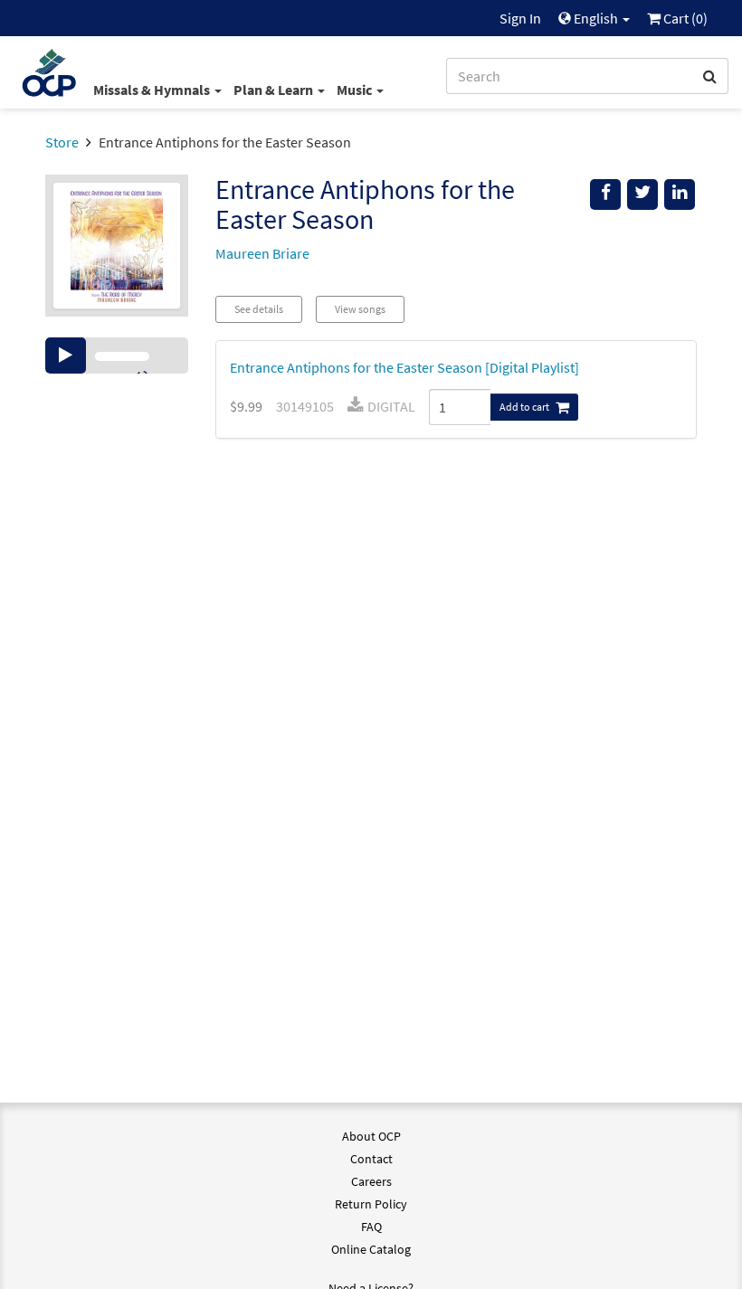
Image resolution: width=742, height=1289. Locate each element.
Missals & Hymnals (153, 90)
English (596, 18)
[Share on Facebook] (605, 194)
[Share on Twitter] (642, 194)
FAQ (371, 1226)
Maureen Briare (262, 253)
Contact (371, 1159)
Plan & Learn (274, 90)
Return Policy (371, 1204)
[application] (116, 355)
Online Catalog (371, 1249)
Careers (371, 1181)
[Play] (65, 355)
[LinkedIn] (679, 194)
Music (356, 90)
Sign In (520, 18)
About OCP (371, 1136)
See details (258, 309)
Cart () (684, 18)
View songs (360, 309)
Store (62, 142)
